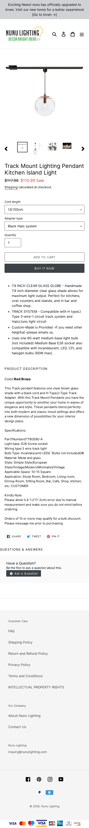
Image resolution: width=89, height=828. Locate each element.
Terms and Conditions (25, 676)
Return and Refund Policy (28, 653)
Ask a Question (25, 573)
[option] (22, 147)
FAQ (11, 631)
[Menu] (81, 34)
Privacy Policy (19, 665)
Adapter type (14, 218)
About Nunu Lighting (24, 716)
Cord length (12, 201)
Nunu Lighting (50, 806)
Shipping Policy (20, 642)
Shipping (11, 187)
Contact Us (17, 727)
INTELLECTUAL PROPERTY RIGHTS (36, 687)
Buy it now (44, 268)
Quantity (10, 235)
